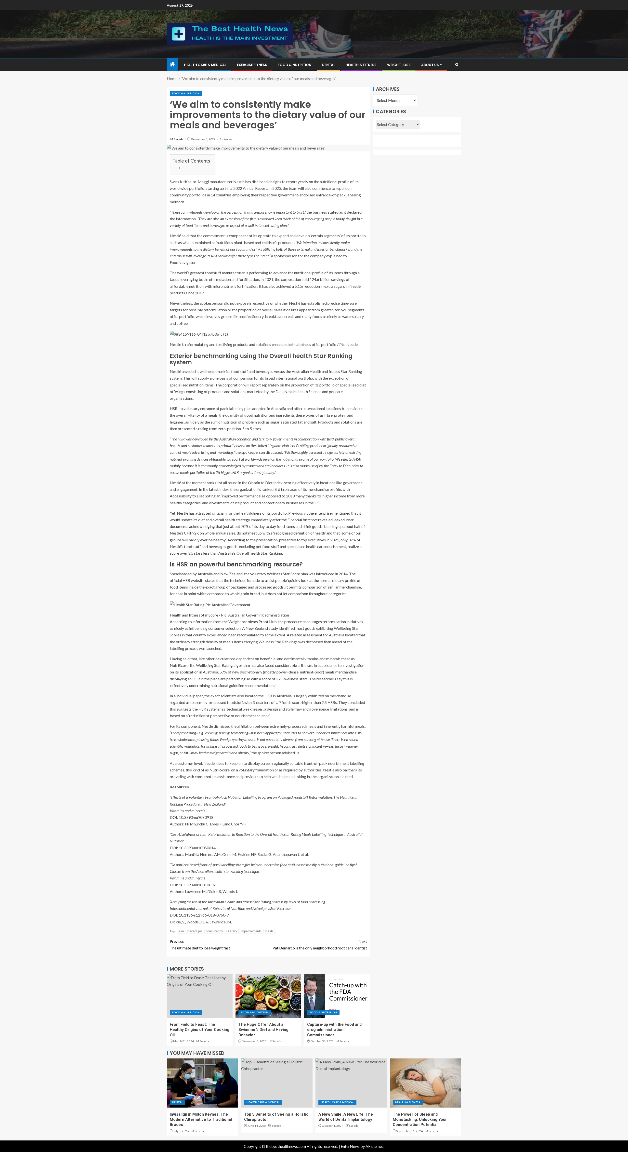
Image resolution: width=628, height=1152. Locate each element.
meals (269, 931)
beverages (194, 931)
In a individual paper (186, 695)
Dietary (231, 931)
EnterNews (350, 1146)
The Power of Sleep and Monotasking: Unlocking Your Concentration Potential (420, 1119)
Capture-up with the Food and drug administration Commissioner (334, 1029)
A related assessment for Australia (315, 634)
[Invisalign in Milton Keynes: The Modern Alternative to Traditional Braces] (202, 1083)
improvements (251, 931)
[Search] (457, 64)
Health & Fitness (361, 64)
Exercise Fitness (252, 64)
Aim (181, 931)
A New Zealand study (260, 628)
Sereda (179, 139)
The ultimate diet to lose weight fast (200, 944)
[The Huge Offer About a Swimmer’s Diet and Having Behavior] (268, 996)
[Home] (172, 64)
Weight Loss (399, 64)
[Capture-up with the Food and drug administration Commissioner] (337, 996)
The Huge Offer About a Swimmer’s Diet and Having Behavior (263, 1029)
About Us (430, 64)
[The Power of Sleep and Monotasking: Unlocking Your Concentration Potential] (425, 1083)
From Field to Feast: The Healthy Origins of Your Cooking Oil (199, 1029)
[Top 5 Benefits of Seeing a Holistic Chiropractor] (277, 1083)
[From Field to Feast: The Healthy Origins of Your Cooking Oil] (200, 996)
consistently (214, 931)
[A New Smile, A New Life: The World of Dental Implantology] (351, 1083)
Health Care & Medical (205, 64)
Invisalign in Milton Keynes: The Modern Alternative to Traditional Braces (201, 1119)
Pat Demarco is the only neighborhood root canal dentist (320, 944)
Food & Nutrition (294, 64)
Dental (328, 64)
